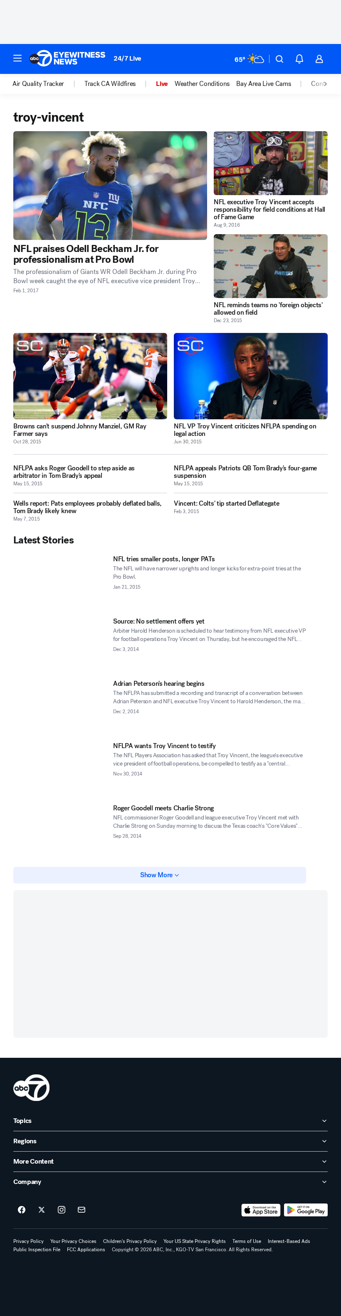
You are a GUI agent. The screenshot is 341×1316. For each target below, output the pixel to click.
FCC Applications (86, 1249)
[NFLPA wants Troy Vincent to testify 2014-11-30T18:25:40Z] (59, 768)
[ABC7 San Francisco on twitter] (41, 1210)
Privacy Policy (28, 1241)
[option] (48, 84)
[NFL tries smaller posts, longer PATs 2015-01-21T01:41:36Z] (59, 581)
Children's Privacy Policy (130, 1241)
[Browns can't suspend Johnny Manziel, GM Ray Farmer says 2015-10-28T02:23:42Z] (90, 376)
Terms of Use (246, 1241)
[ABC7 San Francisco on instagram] (61, 1210)
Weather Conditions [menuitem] (202, 84)
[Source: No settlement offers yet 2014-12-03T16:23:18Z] (59, 644)
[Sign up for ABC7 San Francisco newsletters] (81, 1210)
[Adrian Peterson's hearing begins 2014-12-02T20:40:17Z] (59, 706)
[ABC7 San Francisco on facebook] (21, 1210)
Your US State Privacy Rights (194, 1241)
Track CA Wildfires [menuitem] (110, 84)
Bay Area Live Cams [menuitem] (263, 84)
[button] (17, 58)
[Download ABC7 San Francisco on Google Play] (306, 1210)
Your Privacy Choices (73, 1241)
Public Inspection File (36, 1249)
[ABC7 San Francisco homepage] (67, 59)
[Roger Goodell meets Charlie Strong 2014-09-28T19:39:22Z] (59, 831)
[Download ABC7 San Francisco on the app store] (261, 1210)
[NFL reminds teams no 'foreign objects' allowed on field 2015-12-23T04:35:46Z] (271, 266)
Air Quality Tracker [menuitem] (38, 84)
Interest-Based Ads (289, 1241)
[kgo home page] (31, 1087)
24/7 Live (127, 58)
